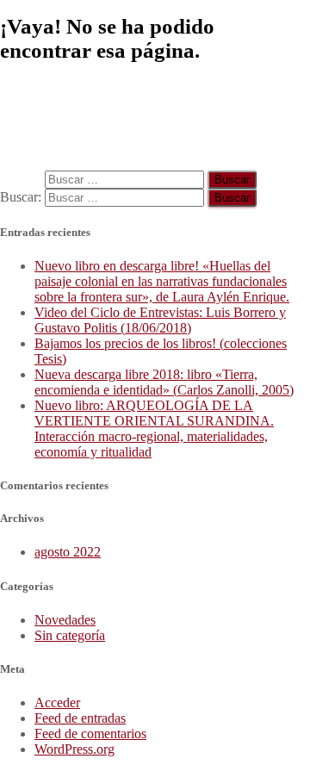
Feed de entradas (80, 718)
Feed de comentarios (90, 733)
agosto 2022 (67, 551)
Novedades (65, 619)
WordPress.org (74, 749)
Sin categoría (69, 635)
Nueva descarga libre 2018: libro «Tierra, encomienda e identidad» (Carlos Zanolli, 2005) (164, 382)
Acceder (57, 702)
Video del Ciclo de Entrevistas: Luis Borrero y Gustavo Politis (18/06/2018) (160, 320)
